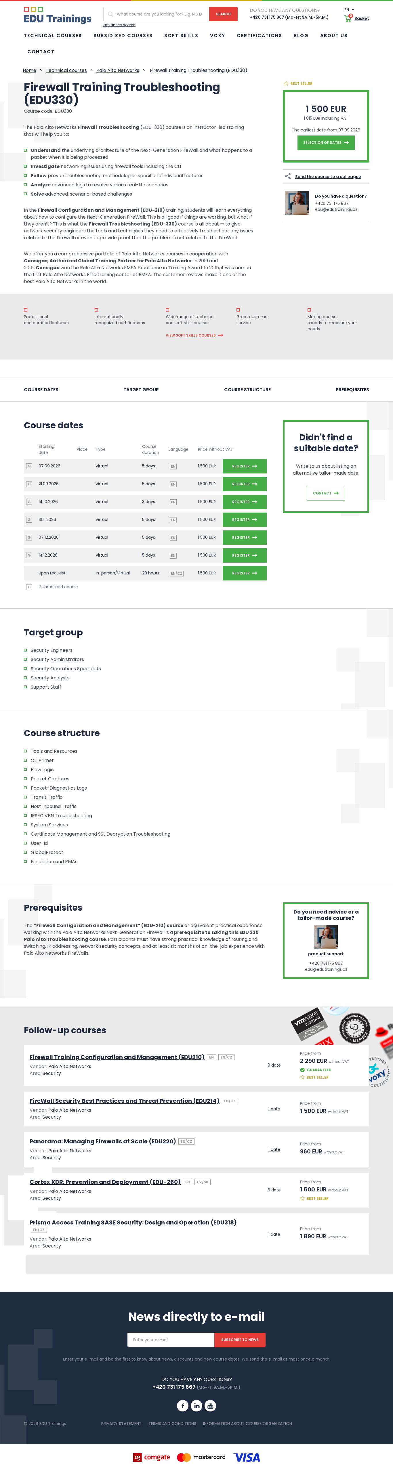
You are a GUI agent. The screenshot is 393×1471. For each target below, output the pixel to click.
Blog (301, 35)
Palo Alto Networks (117, 70)
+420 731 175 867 (332, 203)
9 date (274, 1065)
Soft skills (181, 35)
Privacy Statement (121, 1423)
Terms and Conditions (172, 1423)
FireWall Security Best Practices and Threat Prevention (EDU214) (125, 1101)
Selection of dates (322, 142)
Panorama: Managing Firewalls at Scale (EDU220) (103, 1141)
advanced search (119, 24)
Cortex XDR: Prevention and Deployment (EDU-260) (105, 1182)
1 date (274, 1109)
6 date (274, 1190)
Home (29, 70)
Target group (141, 389)
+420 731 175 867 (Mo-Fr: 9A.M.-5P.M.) (289, 17)
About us (334, 35)
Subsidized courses (123, 35)
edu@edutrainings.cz (336, 209)
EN (347, 10)
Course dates (41, 389)
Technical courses (53, 35)
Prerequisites (352, 389)
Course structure (247, 389)
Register (241, 466)
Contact (41, 51)
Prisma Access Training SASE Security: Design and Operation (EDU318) (133, 1222)
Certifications (259, 35)
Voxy (217, 35)
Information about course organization (247, 1423)
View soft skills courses (191, 335)
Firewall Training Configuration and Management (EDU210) (117, 1057)
